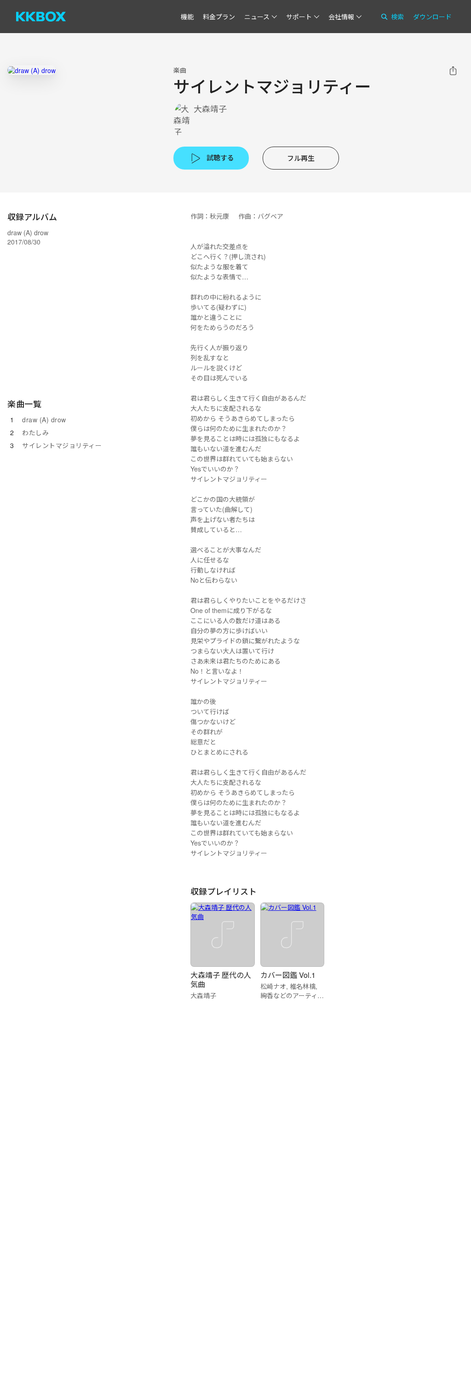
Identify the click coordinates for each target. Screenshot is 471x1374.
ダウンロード (432, 16)
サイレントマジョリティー (62, 445)
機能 (187, 16)
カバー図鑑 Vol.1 (288, 975)
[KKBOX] (41, 16)
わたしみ (35, 432)
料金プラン (219, 16)
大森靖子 (210, 108)
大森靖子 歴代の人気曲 (220, 979)
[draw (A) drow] (31, 70)
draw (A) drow (44, 419)
